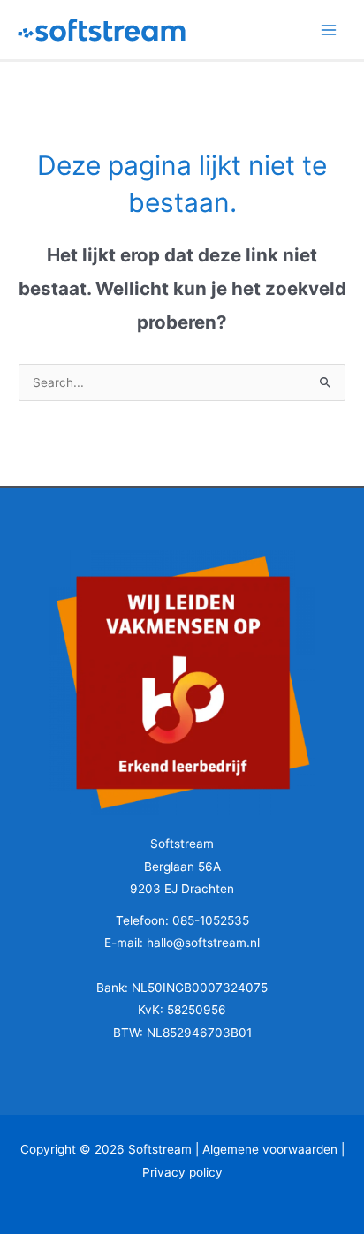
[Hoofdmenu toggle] (329, 29)
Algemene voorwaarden (269, 1149)
